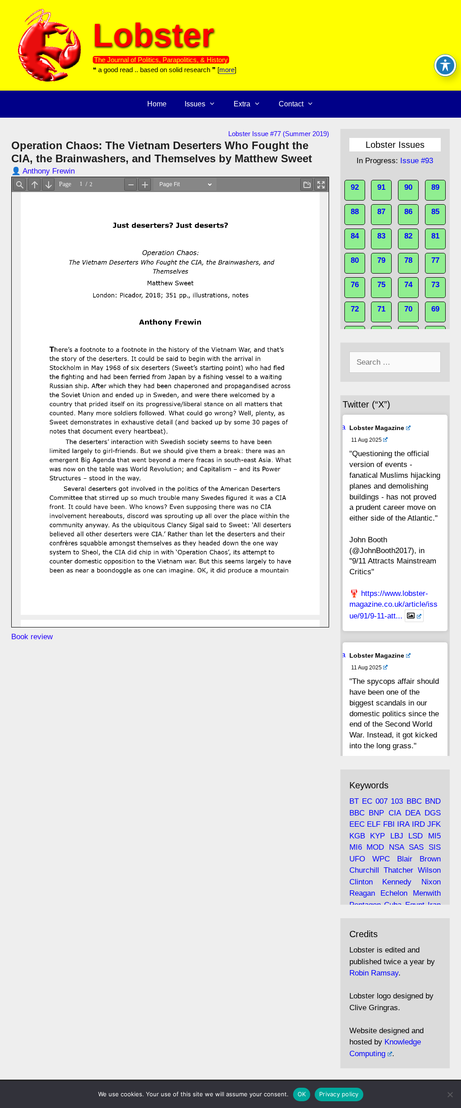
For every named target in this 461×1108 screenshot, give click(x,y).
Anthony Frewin (49, 171)
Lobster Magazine (376, 427)
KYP (377, 836)
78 (408, 260)
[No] (449, 1094)
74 (408, 284)
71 (381, 309)
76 (355, 284)
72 (355, 309)
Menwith (427, 893)
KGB (357, 836)
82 (408, 236)
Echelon (393, 893)
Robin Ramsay (373, 973)
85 (435, 211)
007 (381, 801)
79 (381, 260)
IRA (403, 824)
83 (381, 236)
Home (157, 104)
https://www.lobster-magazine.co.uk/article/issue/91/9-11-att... (393, 604)
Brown (430, 859)
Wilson (429, 870)
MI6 (355, 847)
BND (433, 801)
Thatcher (398, 870)
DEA (412, 813)
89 (435, 187)
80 (355, 260)
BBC (414, 801)
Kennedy (396, 882)
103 (397, 801)
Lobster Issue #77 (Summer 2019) (278, 133)
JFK (434, 824)
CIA (395, 813)
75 (381, 284)
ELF (373, 824)
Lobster (153, 35)
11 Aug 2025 (366, 440)
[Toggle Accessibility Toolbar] (445, 65)
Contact (291, 104)
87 (381, 211)
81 (435, 236)
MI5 (434, 836)
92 (355, 187)
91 (381, 187)
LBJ (396, 836)
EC (367, 801)
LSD (415, 836)
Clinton (361, 882)
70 (408, 309)
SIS (435, 847)
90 (408, 187)
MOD (375, 847)
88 (355, 211)
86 (408, 211)
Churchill (364, 870)
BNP (376, 813)
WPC (381, 859)
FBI (389, 824)
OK (302, 1094)
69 (435, 309)
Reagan (362, 893)
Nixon (431, 882)
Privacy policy (339, 1094)
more (227, 69)
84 (355, 236)
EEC (357, 824)
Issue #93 (416, 160)
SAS (416, 847)
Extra (242, 104)
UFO (357, 859)
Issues (195, 104)
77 (435, 260)
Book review (32, 636)
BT (354, 801)
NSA (396, 847)
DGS (433, 813)
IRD (418, 824)
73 (435, 284)
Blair (404, 859)
